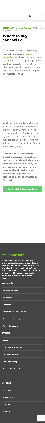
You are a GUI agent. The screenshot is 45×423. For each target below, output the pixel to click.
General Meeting (10, 362)
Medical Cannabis (10, 290)
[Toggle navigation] (42, 16)
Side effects (8, 297)
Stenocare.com (13, 255)
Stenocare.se (9, 390)
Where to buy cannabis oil (14, 312)
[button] (22, 189)
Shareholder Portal (11, 369)
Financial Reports (10, 355)
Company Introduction (13, 347)
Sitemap (6, 411)
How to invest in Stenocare (15, 376)
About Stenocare (10, 326)
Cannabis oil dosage (12, 319)
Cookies (6, 404)
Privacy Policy (9, 397)
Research (7, 305)
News (5, 340)
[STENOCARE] (15, 6)
